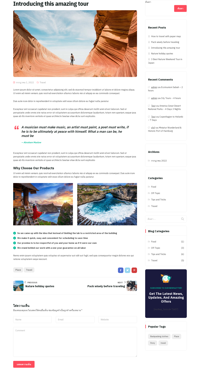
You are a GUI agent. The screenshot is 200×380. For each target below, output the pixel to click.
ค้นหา (148, 2)
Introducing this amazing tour (165, 47)
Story (152, 343)
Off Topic (155, 193)
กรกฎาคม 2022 (159, 160)
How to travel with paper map (166, 36)
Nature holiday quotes (162, 53)
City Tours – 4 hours (171, 98)
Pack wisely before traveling (165, 42)
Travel (43, 82)
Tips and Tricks (158, 199)
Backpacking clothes (159, 336)
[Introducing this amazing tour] (120, 270)
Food (153, 186)
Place (18, 269)
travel (29, 269)
